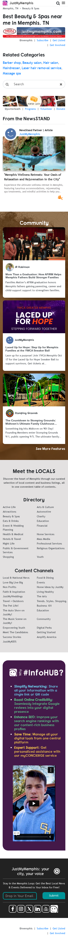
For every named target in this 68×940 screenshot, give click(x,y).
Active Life (9, 507)
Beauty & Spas (11, 516)
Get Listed (59, 40)
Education (43, 521)
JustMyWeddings (13, 596)
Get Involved (57, 45)
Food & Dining (45, 577)
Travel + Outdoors (13, 601)
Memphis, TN (10, 8)
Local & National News (16, 577)
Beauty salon (32, 62)
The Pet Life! (11, 605)
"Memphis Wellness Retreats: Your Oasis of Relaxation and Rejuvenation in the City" (32, 176)
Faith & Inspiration (14, 591)
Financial (42, 525)
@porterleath (13, 109)
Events (41, 582)
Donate (60, 109)
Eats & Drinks (11, 521)
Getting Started (46, 632)
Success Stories (12, 637)
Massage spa (12, 73)
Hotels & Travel (12, 539)
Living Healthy (45, 591)
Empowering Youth (14, 627)
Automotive (44, 511)
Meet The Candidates (15, 632)
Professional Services (49, 543)
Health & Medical (13, 534)
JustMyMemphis (29, 134)
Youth (40, 557)
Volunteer (46, 109)
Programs (30, 109)
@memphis (25, 40)
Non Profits (9, 587)
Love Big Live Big (13, 582)
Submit (54, 895)
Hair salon (50, 62)
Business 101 (44, 605)
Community (44, 619)
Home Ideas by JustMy (50, 587)
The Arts (42, 596)
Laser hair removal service (41, 68)
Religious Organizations (51, 548)
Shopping (8, 557)
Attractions (9, 511)
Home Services (45, 534)
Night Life (9, 543)
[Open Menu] (63, 2)
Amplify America (46, 637)
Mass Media (43, 539)
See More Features (50, 448)
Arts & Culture (45, 507)
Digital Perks (44, 627)
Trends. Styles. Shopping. (52, 601)
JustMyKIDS (9, 641)
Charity (41, 516)
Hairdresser (11, 68)
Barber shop (12, 62)
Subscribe (42, 40)
